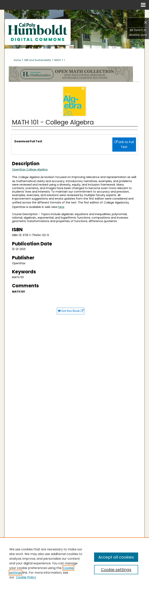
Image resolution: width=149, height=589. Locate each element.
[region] (74, 563)
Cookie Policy (26, 577)
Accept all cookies (116, 557)
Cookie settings (116, 569)
